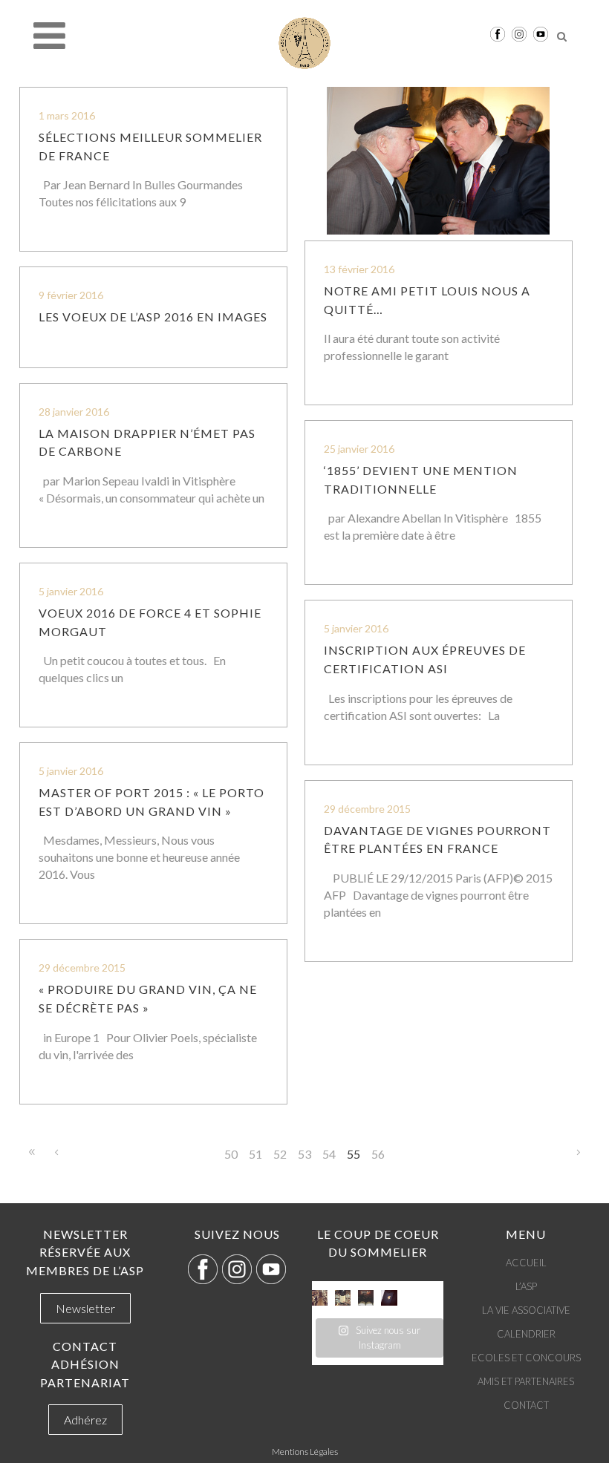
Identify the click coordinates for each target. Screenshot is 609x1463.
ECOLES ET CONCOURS (526, 1358)
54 (329, 1154)
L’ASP (526, 1286)
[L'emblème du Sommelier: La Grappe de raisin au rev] (389, 1298)
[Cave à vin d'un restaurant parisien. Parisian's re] (320, 1298)
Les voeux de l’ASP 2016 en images (153, 317)
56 (378, 1154)
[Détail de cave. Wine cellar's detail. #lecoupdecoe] (366, 1298)
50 (231, 1154)
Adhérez (85, 1420)
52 (280, 1154)
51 (255, 1154)
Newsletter (85, 1308)
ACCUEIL (526, 1263)
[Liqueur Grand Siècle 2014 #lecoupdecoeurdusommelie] (343, 1298)
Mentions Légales (305, 1451)
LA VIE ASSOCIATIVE (526, 1310)
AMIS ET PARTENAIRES (526, 1381)
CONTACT (526, 1405)
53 (304, 1154)
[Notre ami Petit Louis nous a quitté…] (438, 161)
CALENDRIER (526, 1334)
